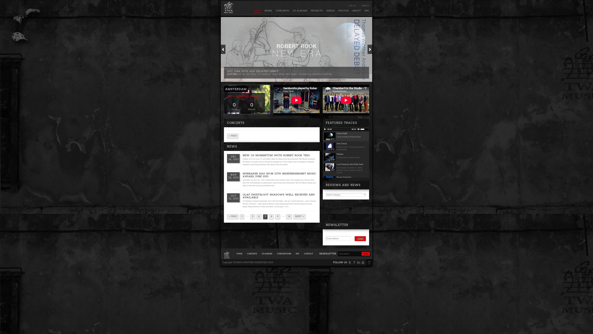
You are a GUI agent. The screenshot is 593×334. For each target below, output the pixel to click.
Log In (352, 6)
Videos (330, 10)
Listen (232, 74)
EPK (367, 10)
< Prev (233, 136)
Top (369, 263)
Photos (344, 10)
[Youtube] (362, 262)
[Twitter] (349, 262)
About (356, 10)
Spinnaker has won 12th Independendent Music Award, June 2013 (279, 175)
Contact (308, 254)
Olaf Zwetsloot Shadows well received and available (279, 196)
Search (365, 6)
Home (257, 10)
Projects (317, 10)
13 (289, 216)
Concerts (282, 10)
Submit (360, 238)
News (268, 10)
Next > (299, 216)
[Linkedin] (358, 262)
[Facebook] (354, 262)
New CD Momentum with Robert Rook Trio (276, 155)
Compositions (284, 254)
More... (287, 207)
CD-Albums (300, 10)
